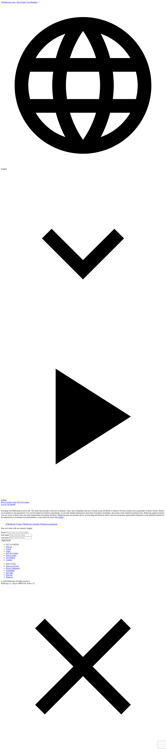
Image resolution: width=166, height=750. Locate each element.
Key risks (9, 573)
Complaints (10, 570)
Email (3, 532)
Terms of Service (12, 566)
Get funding (10, 558)
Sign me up (6, 540)
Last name (5, 538)
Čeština (4, 500)
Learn (14, 502)
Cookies (9, 560)
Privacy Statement (13, 568)
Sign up (9, 547)
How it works (6, 502)
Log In (3, 504)
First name (5, 535)
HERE (61, 517)
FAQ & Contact (23, 502)
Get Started (11, 504)
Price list (9, 575)
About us (9, 577)
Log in (8, 549)
